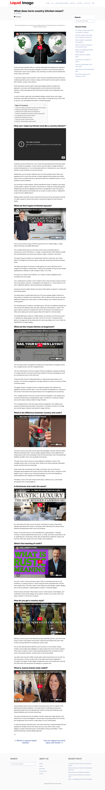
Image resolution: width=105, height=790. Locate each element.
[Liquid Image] (22, 3)
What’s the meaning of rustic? (24, 117)
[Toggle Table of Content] (44, 105)
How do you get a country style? (25, 119)
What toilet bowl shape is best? (83, 55)
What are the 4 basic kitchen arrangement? (28, 111)
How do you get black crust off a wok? (83, 65)
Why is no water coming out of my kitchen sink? (83, 46)
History (79, 3)
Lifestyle (87, 3)
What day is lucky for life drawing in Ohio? (82, 75)
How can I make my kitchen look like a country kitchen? (31, 107)
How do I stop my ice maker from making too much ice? (83, 36)
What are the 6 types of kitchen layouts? (27, 109)
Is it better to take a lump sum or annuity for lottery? (84, 31)
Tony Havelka (18, 13)
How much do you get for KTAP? (83, 60)
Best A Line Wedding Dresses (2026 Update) (84, 51)
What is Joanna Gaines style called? (26, 121)
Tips (15, 734)
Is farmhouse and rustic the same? (25, 115)
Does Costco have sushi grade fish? (84, 70)
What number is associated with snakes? (83, 41)
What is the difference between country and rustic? (30, 113)
